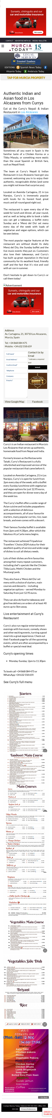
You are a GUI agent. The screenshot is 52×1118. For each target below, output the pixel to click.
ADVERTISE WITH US (23, 41)
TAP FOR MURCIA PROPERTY (26, 77)
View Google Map (14, 401)
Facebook (37, 401)
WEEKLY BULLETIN (39, 41)
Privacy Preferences (28, 1109)
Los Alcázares (29, 112)
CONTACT (9, 41)
